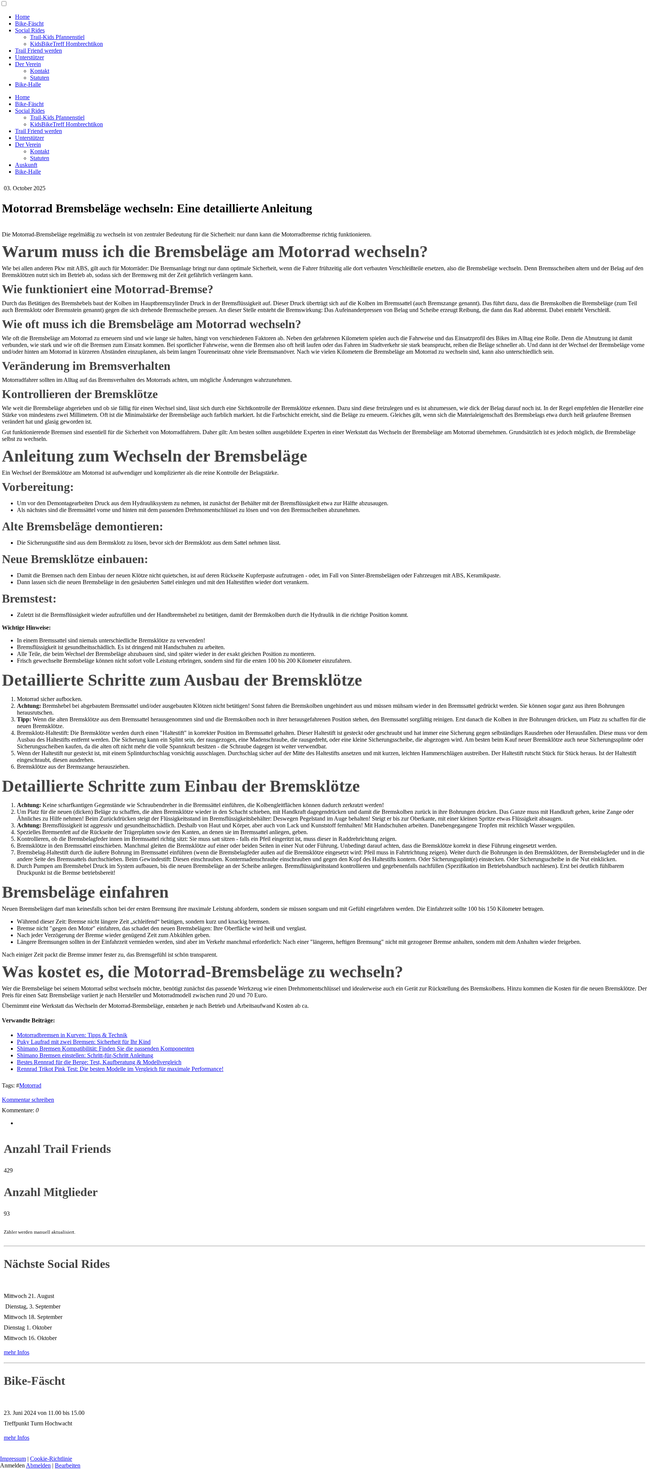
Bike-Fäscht (29, 23)
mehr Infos (16, 1352)
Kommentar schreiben (28, 1099)
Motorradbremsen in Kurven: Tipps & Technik (72, 1035)
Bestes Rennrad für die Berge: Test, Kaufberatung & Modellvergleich (99, 1062)
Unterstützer (29, 57)
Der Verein (28, 64)
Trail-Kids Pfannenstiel (57, 37)
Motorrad (30, 1085)
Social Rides (30, 30)
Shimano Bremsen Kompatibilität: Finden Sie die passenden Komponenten (105, 1048)
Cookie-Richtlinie (51, 1458)
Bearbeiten (67, 1465)
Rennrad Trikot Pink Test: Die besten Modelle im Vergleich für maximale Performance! (120, 1069)
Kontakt (39, 71)
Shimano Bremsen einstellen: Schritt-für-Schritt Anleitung (85, 1055)
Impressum (13, 1458)
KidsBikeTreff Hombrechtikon (66, 44)
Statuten (39, 77)
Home (22, 17)
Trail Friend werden (38, 50)
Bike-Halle (28, 84)
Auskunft (26, 165)
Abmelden (38, 1465)
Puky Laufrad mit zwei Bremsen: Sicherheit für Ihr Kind (84, 1042)
